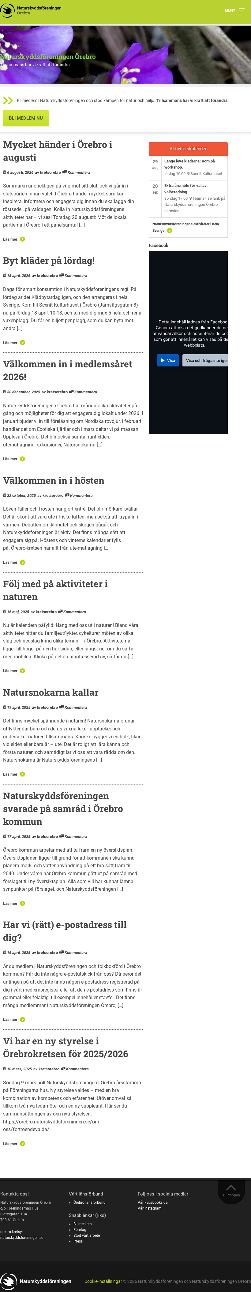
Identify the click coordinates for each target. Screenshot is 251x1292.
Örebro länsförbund (89, 1202)
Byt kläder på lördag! (49, 260)
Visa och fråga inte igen (207, 360)
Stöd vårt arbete (86, 1235)
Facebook (158, 245)
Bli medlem (82, 1224)
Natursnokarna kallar (51, 692)
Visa (171, 360)
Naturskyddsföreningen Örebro (48, 56)
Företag (79, 1230)
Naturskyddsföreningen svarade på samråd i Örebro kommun (63, 808)
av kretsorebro (48, 172)
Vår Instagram (150, 1208)
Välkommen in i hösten (53, 480)
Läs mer (10, 239)
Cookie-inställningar (103, 1281)
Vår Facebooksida (153, 1202)
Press (78, 1241)
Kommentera (79, 172)
